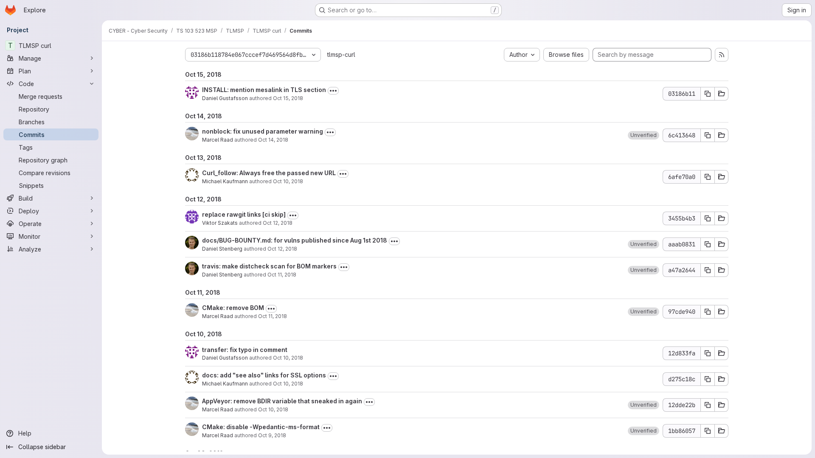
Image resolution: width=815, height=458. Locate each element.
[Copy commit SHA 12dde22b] (707, 405)
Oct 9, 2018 (272, 435)
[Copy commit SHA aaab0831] (707, 244)
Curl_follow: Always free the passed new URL (269, 172)
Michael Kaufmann (225, 181)
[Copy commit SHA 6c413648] (707, 135)
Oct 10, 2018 (288, 181)
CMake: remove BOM (233, 307)
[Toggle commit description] (333, 91)
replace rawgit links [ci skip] (244, 214)
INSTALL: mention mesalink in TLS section (264, 89)
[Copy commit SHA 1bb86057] (707, 431)
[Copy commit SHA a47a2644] (707, 270)
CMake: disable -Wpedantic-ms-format (261, 426)
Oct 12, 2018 (277, 223)
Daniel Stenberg (222, 249)
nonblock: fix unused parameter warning (262, 131)
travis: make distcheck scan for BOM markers (269, 266)
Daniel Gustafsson (225, 98)
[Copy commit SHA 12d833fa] (707, 353)
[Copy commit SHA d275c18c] (707, 379)
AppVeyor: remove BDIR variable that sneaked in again (282, 401)
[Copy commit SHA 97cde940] (707, 311)
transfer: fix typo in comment (244, 349)
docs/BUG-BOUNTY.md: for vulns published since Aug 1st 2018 (294, 240)
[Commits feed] (721, 54)
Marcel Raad (217, 140)
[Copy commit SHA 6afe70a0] (707, 177)
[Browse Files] (721, 94)
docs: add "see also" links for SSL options (264, 375)
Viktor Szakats (220, 223)
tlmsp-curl (341, 54)
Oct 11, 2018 (281, 274)
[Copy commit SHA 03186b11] (707, 94)
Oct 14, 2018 (273, 140)
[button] (643, 135)
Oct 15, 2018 (288, 98)
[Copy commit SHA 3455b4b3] (707, 218)
